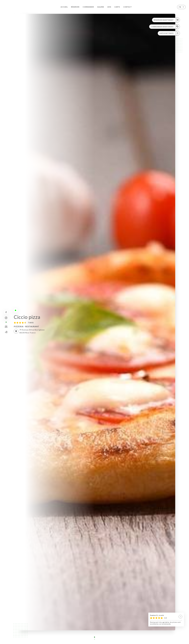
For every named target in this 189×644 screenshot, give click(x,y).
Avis (109, 7)
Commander (88, 7)
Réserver (75, 7)
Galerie (100, 7)
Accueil (64, 7)
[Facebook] (6, 312)
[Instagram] (6, 318)
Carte (117, 7)
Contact (127, 7)
